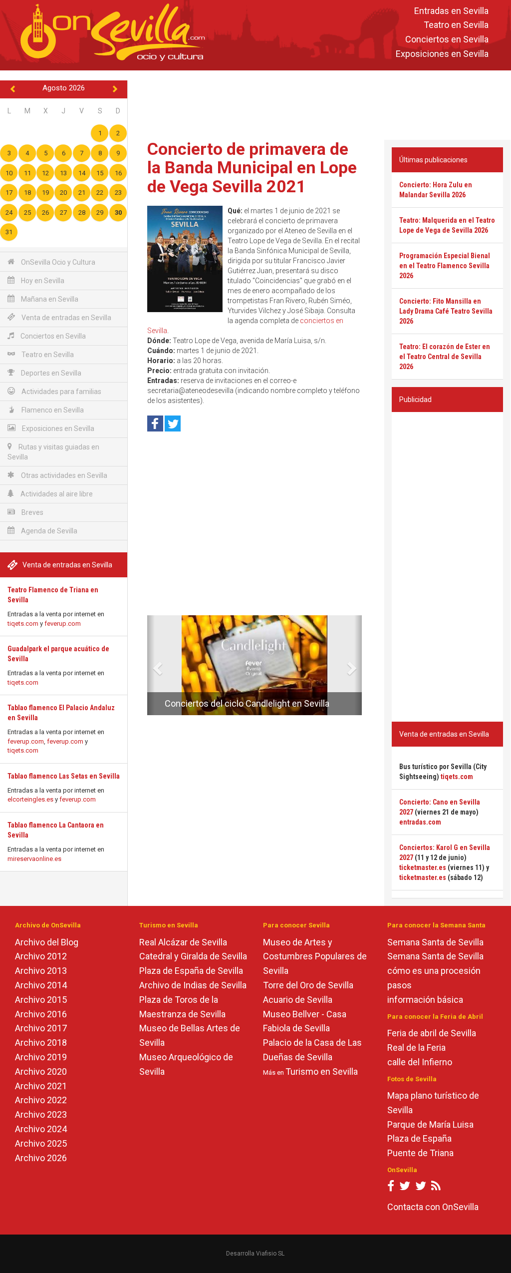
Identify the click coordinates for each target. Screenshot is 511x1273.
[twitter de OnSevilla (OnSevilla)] (404, 1188)
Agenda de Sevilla (48, 531)
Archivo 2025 (41, 1143)
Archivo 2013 (41, 970)
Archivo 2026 (41, 1158)
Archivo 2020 (41, 1071)
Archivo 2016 (41, 1014)
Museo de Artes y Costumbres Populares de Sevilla (315, 956)
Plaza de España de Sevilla (191, 970)
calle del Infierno (419, 1062)
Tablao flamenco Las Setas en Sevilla (63, 776)
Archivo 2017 (41, 1028)
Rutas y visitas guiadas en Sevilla (53, 452)
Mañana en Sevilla (48, 299)
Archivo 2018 (41, 1042)
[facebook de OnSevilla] (390, 1188)
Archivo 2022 (41, 1100)
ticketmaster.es (422, 867)
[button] (151, 665)
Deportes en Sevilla (50, 373)
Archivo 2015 (41, 999)
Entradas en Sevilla (451, 10)
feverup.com (62, 623)
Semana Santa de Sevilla (435, 942)
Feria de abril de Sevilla (431, 1033)
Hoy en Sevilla (41, 281)
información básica (425, 999)
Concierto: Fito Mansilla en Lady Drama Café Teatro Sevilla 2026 (446, 311)
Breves (31, 512)
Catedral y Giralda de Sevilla (193, 956)
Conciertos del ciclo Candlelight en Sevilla (247, 703)
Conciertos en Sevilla (447, 39)
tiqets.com (22, 623)
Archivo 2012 (41, 956)
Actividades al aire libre (56, 494)
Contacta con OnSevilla (433, 1207)
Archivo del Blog (46, 942)
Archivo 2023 (41, 1114)
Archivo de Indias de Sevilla (193, 985)
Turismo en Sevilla (321, 1071)
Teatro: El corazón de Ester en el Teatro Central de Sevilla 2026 (444, 357)
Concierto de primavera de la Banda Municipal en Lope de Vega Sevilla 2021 (252, 167)
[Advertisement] (321, 102)
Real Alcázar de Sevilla (183, 942)
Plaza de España (419, 1138)
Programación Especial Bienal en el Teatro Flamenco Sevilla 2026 (444, 266)
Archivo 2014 (41, 985)
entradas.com (420, 822)
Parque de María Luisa (430, 1124)
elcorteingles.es (30, 799)
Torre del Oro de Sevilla (308, 985)
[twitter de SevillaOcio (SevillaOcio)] (420, 1188)
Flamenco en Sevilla (52, 410)
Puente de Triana (420, 1153)
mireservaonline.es (34, 858)
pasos (399, 985)
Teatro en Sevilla (456, 25)
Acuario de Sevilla (297, 999)
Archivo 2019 (41, 1057)
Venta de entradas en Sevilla (65, 318)
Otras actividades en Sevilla (63, 475)
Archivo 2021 (41, 1086)
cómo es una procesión (434, 970)
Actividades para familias (60, 392)
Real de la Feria (416, 1047)
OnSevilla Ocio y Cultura (57, 262)
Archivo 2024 (41, 1129)
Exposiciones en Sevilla (442, 53)
